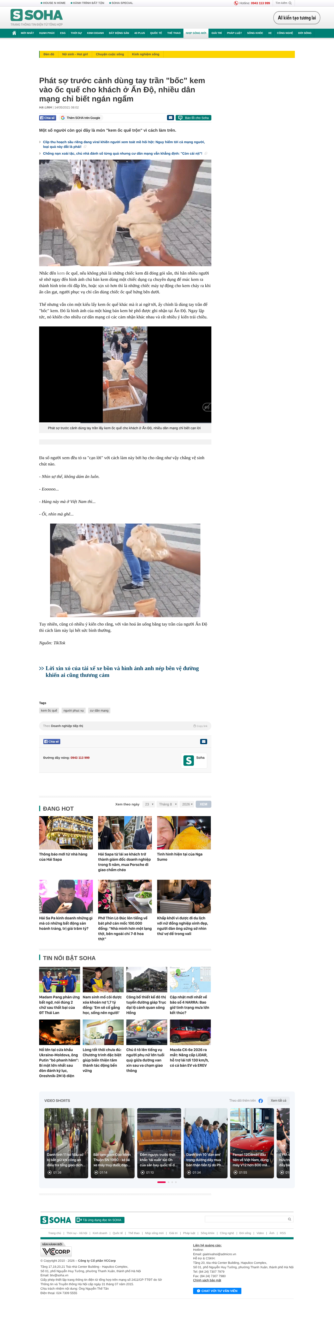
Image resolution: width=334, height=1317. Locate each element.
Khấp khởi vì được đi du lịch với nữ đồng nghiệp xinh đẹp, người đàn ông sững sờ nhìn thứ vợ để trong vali (182, 926)
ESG (62, 33)
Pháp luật (234, 33)
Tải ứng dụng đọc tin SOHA (102, 1220)
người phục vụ (73, 710)
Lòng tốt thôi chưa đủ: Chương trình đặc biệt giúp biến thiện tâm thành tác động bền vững (102, 1060)
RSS (283, 1233)
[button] (161, 1182)
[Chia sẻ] (47, 117)
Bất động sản (119, 33)
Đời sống (305, 33)
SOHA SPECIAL (122, 3)
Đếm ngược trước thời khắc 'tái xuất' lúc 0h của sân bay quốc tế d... (158, 1160)
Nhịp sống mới (196, 33)
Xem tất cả (278, 1101)
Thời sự (76, 33)
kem (61, 273)
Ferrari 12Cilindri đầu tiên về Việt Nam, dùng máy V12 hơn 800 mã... (251, 1160)
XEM (203, 804)
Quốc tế (156, 33)
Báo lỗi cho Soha (197, 118)
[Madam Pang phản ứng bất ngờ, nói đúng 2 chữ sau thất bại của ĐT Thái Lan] (59, 979)
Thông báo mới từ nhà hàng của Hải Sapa (63, 857)
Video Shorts (57, 1101)
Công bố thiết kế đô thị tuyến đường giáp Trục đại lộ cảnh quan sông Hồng (146, 1005)
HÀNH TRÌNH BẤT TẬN (88, 3)
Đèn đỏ (49, 54)
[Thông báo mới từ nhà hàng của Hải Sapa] (66, 833)
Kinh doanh (95, 33)
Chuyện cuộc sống (110, 54)
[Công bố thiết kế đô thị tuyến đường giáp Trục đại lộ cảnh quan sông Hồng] (146, 979)
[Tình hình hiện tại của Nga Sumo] (184, 833)
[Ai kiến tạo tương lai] (296, 17)
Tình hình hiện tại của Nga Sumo (179, 857)
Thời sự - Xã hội (77, 1233)
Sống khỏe (255, 33)
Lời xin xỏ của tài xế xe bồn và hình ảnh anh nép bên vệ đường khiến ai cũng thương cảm (122, 671)
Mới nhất (27, 33)
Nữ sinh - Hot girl (75, 54)
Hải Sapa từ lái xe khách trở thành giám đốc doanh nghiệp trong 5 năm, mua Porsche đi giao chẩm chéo (124, 862)
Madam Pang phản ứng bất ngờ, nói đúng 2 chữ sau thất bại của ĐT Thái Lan (59, 1005)
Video (260, 1233)
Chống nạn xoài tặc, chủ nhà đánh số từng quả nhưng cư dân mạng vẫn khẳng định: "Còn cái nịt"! (123, 153)
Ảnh (272, 1233)
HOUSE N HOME (54, 3)
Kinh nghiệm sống (145, 54)
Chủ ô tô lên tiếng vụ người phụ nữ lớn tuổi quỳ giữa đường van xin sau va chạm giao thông (145, 1060)
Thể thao (174, 33)
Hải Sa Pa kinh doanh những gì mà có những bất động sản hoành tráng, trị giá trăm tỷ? (66, 923)
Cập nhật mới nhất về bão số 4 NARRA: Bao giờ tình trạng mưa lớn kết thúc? (189, 1005)
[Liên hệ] (203, 741)
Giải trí (216, 33)
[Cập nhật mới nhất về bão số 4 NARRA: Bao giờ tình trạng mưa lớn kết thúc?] (190, 979)
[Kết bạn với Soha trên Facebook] (188, 760)
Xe (270, 33)
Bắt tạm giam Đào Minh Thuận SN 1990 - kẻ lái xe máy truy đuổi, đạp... (111, 1160)
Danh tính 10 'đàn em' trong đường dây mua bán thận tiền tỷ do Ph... (205, 1160)
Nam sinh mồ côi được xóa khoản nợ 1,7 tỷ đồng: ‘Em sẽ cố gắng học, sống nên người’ (102, 1005)
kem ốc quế (49, 710)
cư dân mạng (99, 710)
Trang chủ (54, 1233)
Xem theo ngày (127, 804)
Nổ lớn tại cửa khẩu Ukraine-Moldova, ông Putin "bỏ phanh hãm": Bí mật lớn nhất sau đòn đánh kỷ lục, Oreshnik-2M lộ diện (59, 1062)
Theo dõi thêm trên (242, 1101)
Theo (125, 726)
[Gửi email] (170, 117)
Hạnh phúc (47, 33)
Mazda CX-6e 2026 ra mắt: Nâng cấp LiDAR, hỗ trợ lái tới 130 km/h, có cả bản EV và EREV (189, 1057)
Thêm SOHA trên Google (83, 118)
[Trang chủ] (36, 18)
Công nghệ (285, 33)
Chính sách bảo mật (207, 1280)
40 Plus (139, 33)
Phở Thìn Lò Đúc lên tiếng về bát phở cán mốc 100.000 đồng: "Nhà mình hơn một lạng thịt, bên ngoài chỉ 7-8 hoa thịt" (125, 928)
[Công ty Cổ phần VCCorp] (103, 1249)
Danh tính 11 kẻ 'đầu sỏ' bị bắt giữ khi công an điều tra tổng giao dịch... (66, 1160)
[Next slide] (283, 1146)
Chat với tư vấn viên (219, 1291)
